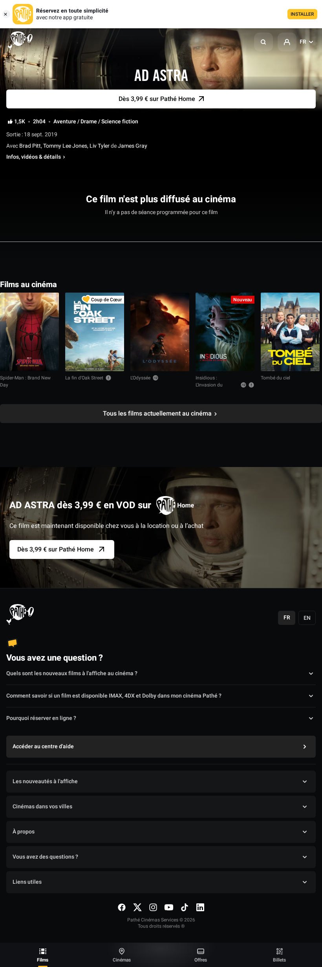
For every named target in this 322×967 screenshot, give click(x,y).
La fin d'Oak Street (84, 377)
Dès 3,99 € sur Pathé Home (55, 549)
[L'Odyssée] (159, 332)
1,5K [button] (19, 122)
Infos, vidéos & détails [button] (33, 157)
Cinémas (122, 959)
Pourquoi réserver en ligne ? (41, 718)
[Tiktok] (184, 907)
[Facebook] (121, 907)
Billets (279, 959)
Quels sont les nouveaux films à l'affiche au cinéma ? (71, 673)
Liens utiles (27, 882)
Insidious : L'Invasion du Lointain (209, 385)
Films (42, 959)
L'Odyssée (140, 377)
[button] (263, 42)
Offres (200, 959)
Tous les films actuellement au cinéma (157, 413)
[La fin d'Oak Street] (94, 332)
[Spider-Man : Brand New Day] (29, 332)
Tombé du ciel (275, 377)
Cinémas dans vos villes (42, 806)
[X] (137, 907)
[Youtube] (169, 907)
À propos (24, 832)
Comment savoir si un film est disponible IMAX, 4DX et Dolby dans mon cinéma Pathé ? (113, 696)
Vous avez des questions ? (45, 857)
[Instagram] (153, 907)
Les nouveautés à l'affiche (45, 781)
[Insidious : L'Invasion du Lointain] (225, 332)
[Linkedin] (200, 907)
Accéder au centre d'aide (43, 746)
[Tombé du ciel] (290, 332)
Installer (302, 14)
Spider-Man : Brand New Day (25, 381)
